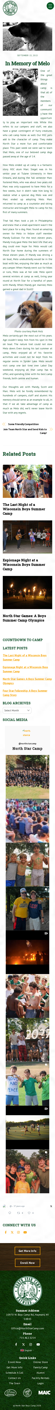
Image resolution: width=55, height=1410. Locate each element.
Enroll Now (27, 1263)
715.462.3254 (27, 1337)
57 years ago (19, 1206)
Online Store (40, 1362)
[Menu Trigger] (50, 6)
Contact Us (14, 1378)
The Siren (14, 1383)
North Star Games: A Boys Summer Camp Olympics (24, 618)
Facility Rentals (40, 1378)
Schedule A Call (14, 1372)
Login (40, 1383)
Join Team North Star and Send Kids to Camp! (25, 431)
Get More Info (27, 1251)
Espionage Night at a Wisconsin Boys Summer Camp (24, 564)
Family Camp (40, 1367)
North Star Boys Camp (26, 1405)
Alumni (41, 1372)
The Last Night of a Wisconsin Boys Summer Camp (24, 509)
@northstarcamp (28, 743)
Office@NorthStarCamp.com (27, 1328)
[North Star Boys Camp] (10, 14)
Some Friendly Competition (23, 424)
